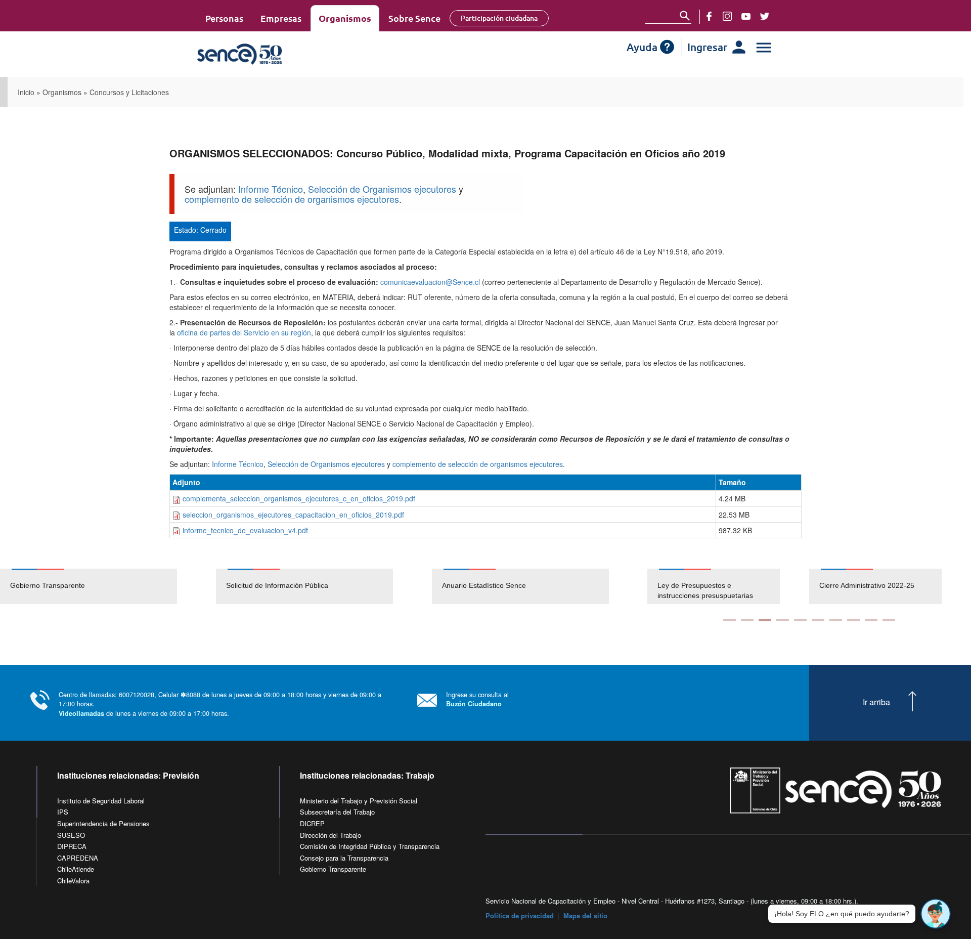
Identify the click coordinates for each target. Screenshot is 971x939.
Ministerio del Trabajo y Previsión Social (358, 800)
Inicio (26, 92)
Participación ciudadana (499, 18)
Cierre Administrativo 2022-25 (866, 585)
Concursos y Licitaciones (129, 92)
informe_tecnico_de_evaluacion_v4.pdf (245, 530)
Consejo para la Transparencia (344, 858)
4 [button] (782, 620)
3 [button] (765, 620)
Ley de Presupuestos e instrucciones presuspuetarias (705, 590)
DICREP (312, 823)
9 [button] (871, 620)
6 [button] (818, 620)
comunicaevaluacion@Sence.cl (430, 282)
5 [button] (800, 620)
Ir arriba (876, 702)
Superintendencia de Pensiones (103, 823)
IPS (62, 812)
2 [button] (747, 620)
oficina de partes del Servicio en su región (244, 332)
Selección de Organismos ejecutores (382, 188)
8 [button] (853, 620)
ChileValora (73, 880)
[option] (108, 586)
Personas (224, 18)
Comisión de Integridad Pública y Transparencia (369, 846)
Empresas (280, 18)
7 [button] (835, 620)
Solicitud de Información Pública (277, 585)
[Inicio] (269, 54)
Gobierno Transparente (47, 585)
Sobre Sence (414, 18)
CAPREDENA (77, 858)
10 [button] (888, 620)
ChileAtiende (75, 869)
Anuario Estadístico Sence (484, 585)
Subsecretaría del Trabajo (337, 812)
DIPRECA (71, 846)
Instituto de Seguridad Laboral (101, 800)
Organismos (345, 18)
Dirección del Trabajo (330, 835)
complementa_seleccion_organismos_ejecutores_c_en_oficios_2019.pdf (299, 498)
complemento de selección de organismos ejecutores (292, 198)
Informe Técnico (270, 188)
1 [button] (729, 620)
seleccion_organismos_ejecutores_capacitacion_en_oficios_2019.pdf (293, 514)
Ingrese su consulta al (477, 699)
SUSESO (71, 835)
